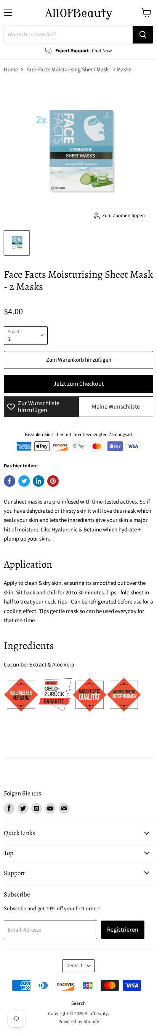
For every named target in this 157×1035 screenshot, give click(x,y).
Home (11, 69)
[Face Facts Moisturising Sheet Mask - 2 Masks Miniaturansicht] (16, 243)
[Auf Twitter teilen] (24, 481)
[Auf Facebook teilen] (9, 481)
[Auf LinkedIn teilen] (38, 481)
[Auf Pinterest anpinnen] (53, 481)
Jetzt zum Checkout (78, 384)
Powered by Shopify (78, 1021)
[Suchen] (143, 34)
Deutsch (74, 965)
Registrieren (122, 930)
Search (78, 1003)
